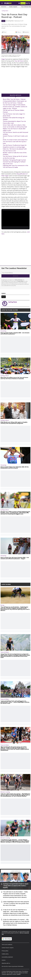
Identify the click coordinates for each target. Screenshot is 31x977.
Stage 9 (3, 59)
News (3, 21)
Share (5, 32)
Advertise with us (6, 963)
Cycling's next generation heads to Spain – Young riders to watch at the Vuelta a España (16, 885)
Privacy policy (5, 950)
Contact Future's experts (7, 947)
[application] (15, 218)
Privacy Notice (20, 281)
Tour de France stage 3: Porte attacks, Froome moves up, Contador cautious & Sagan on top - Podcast (15, 106)
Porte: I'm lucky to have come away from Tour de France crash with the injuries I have (15, 141)
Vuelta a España (13, 6)
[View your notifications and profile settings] (19, 3)
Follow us (19, 32)
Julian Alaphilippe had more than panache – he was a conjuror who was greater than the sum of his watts (16, 903)
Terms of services (18, 279)
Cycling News (10, 20)
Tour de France (19, 61)
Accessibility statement (7, 957)
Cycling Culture (5, 10)
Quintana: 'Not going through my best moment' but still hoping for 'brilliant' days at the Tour (14, 161)
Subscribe (23, 3)
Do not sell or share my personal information (12, 966)
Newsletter (27, 32)
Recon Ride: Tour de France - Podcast (14, 99)
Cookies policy (5, 954)
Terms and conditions (7, 944)
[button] (29, 3)
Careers (3, 960)
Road (3, 297)
